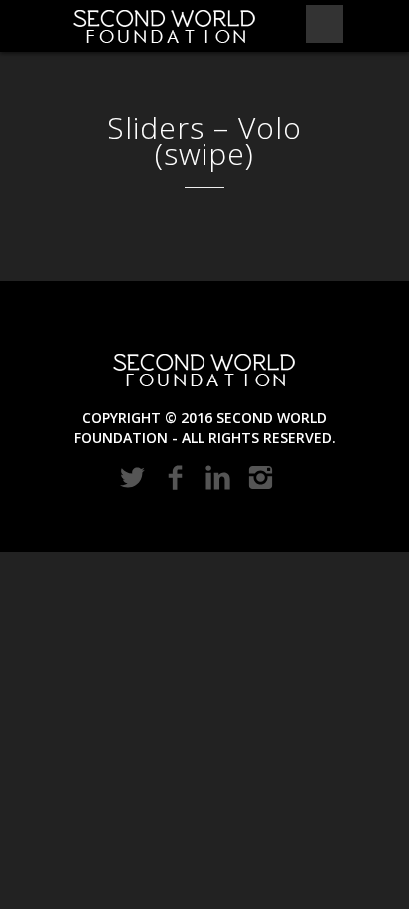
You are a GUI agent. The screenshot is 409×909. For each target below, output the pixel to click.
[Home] (165, 26)
